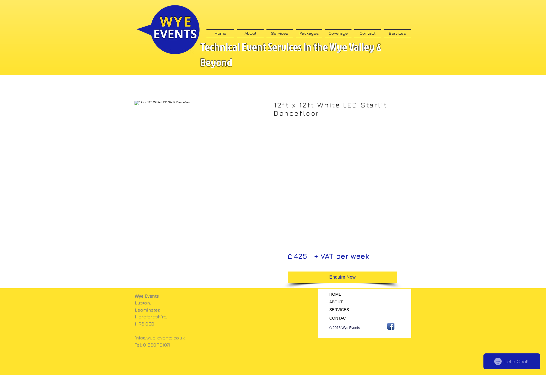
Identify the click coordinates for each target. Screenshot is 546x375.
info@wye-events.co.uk (160, 338)
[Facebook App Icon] (390, 326)
